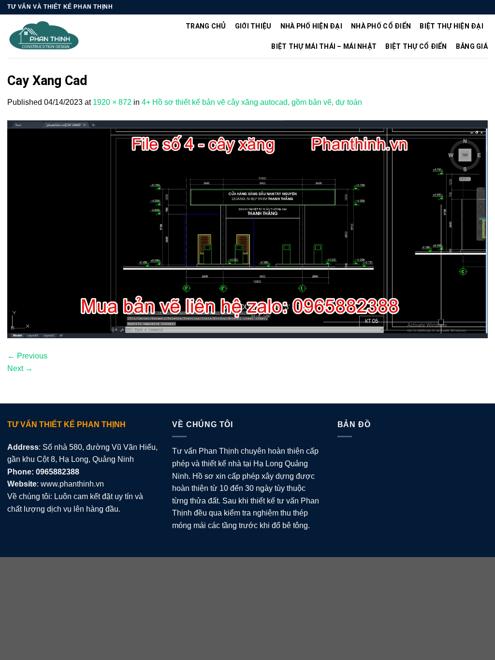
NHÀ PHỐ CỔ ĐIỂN (381, 26)
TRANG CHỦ (206, 26)
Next (20, 368)
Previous (27, 356)
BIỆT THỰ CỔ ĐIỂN (416, 46)
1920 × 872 (112, 102)
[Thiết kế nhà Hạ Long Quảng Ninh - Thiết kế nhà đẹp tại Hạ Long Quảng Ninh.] (44, 36)
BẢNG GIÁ (472, 46)
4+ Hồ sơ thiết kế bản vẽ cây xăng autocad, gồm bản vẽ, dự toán (252, 102)
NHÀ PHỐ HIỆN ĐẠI (311, 26)
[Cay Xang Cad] (247, 229)
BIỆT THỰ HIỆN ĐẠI (451, 26)
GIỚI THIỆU (253, 26)
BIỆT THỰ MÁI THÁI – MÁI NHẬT (324, 46)
